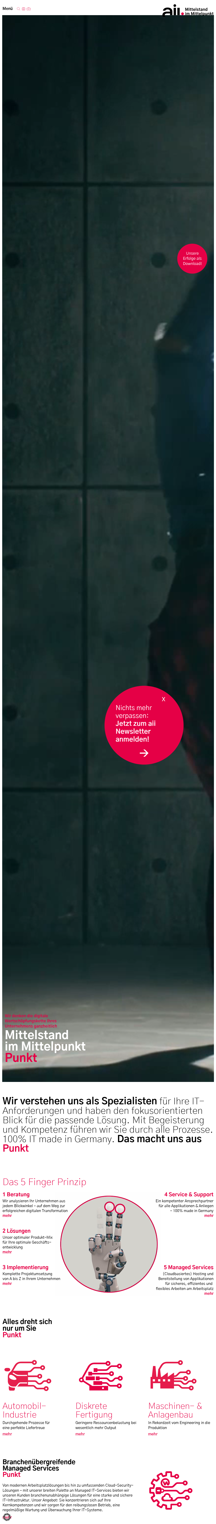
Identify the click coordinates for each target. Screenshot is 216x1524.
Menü (8, 9)
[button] (7, 1517)
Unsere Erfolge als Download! (192, 259)
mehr (7, 1216)
